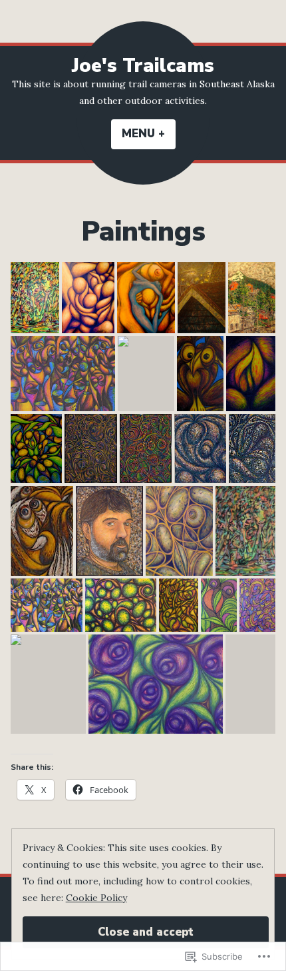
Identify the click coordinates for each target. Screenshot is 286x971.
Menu (149, 133)
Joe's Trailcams (143, 66)
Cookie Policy (96, 898)
